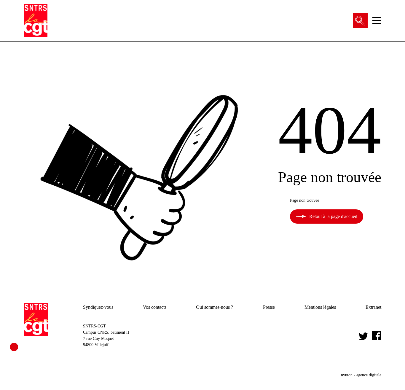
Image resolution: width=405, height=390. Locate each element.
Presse (269, 307)
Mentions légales (320, 307)
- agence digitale (361, 375)
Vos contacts (154, 307)
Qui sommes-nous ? (214, 307)
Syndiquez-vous (98, 307)
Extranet (373, 307)
